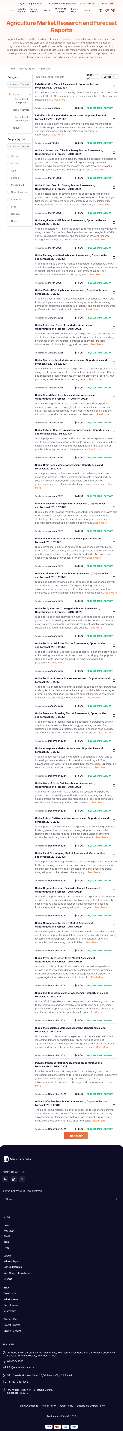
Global (14, 156)
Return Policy (66, 1405)
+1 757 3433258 (105, 3)
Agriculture (15, 94)
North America (19, 192)
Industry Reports (27, 68)
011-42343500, (90, 3)
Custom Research (13, 1267)
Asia (13, 170)
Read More (59, 99)
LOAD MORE (76, 1136)
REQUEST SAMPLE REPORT (100, 108)
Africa (14, 163)
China (14, 221)
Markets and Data (57, 1416)
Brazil (14, 206)
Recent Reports (12, 1325)
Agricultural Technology (21, 118)
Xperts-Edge (10, 1319)
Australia (16, 199)
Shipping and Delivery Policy (91, 1405)
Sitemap (8, 1279)
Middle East (17, 185)
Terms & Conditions (28, 1405)
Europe (15, 177)
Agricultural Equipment (21, 100)
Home (12, 68)
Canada (15, 213)
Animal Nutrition (21, 109)
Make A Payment (12, 1331)
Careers (7, 1255)
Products (17, 127)
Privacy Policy (48, 1405)
